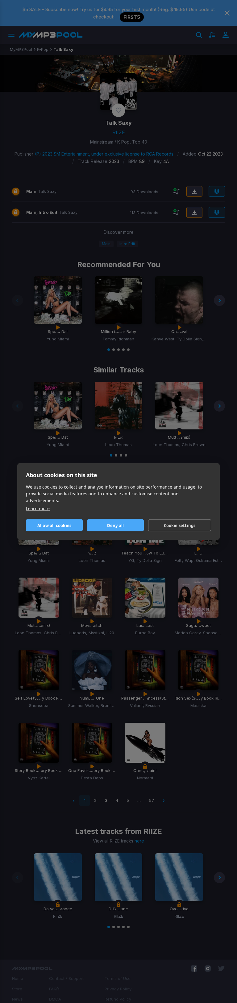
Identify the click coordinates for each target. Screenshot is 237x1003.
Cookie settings (180, 525)
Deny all (115, 525)
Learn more (38, 508)
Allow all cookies (54, 525)
